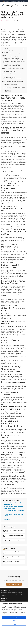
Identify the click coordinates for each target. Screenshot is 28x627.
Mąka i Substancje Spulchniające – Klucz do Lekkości (14, 59)
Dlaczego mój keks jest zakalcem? (10, 84)
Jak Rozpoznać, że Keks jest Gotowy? (11, 70)
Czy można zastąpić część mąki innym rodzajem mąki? (14, 87)
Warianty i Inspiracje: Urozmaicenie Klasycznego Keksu (13, 73)
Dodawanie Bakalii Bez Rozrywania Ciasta (12, 65)
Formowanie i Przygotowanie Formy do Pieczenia (13, 66)
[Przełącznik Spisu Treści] (23, 49)
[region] (14, 614)
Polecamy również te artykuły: (9, 88)
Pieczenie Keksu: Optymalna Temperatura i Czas (13, 68)
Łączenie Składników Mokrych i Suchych (12, 64)
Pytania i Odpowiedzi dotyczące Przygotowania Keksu (12, 82)
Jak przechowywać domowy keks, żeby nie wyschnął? (14, 85)
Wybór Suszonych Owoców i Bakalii (11, 56)
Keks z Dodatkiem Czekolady (9, 75)
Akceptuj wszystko (14, 617)
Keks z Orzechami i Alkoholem (9, 77)
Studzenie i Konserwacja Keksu (10, 71)
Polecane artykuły (7, 90)
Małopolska (3, 600)
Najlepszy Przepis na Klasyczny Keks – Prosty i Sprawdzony (12, 51)
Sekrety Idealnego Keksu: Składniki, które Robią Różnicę (12, 54)
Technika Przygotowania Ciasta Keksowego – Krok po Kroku (13, 62)
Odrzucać (14, 624)
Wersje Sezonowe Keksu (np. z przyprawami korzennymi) (12, 79)
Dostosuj (14, 620)
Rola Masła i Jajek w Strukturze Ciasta (11, 58)
